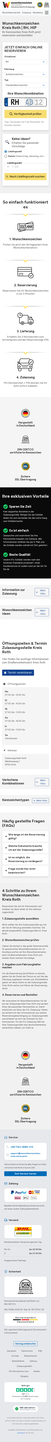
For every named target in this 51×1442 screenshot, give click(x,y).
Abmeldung (38, 12)
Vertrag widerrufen (25, 1343)
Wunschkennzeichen (11, 12)
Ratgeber (24, 1376)
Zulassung (26, 12)
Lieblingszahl (14, 162)
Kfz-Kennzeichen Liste (18, 1371)
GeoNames (21, 1433)
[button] (25, 836)
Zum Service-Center (25, 1173)
